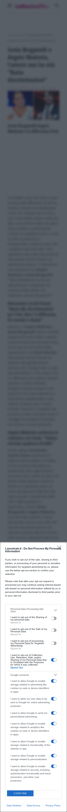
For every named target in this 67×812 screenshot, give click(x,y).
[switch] (54, 618)
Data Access (33, 805)
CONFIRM (20, 793)
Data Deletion (14, 805)
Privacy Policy (53, 805)
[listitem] (33, 610)
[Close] (60, 549)
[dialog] (33, 677)
